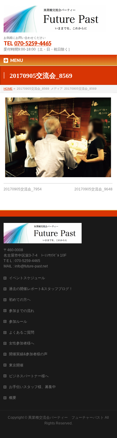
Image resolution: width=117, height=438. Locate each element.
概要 (12, 398)
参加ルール (18, 321)
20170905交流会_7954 (23, 189)
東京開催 (16, 365)
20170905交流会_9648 (93, 189)
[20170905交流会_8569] (58, 137)
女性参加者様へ (21, 343)
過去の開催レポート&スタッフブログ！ (41, 289)
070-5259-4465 (32, 43)
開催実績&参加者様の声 (28, 354)
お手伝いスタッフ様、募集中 (32, 387)
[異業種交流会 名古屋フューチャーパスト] (55, 25)
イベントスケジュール (27, 278)
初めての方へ (20, 300)
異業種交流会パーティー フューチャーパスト (66, 417)
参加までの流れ (21, 311)
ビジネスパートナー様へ (29, 376)
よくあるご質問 (21, 332)
